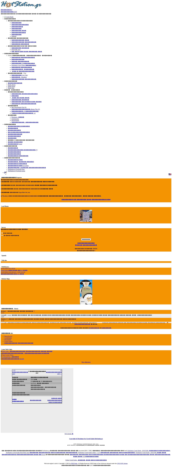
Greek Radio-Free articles (8, 268)
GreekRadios (8, 338)
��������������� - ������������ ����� (25, 353)
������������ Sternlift (13, 359)
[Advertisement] (37, 419)
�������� (35, 400)
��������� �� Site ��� (12, 274)
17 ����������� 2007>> (54, 372)
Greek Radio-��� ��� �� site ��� (14, 270)
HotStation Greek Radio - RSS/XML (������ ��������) (148, 450)
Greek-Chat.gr (8, 341)
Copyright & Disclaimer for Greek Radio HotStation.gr (86, 438)
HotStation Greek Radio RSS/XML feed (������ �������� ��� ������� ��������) (41, 452)
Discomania (7, 339)
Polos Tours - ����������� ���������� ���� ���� (27, 351)
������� (94, 328)
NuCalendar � (69, 434)
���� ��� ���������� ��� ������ (54, 400)
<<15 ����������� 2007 (20, 372)
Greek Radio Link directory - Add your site (13, 272)
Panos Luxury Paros (7, 355)
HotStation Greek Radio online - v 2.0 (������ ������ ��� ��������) (106, 452)
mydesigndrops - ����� (10, 357)
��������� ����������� (18, 343)
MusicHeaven (8, 336)
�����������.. (82, 324)
